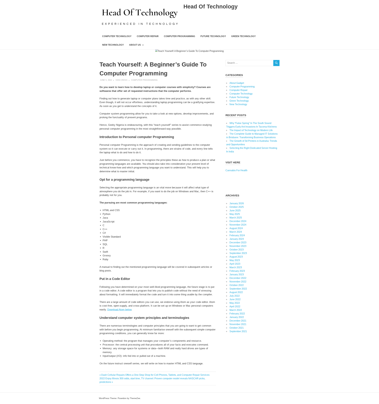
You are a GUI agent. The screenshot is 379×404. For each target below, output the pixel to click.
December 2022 (237, 278)
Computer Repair (148, 36)
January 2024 (236, 239)
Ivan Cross (121, 80)
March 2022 (235, 310)
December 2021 (237, 320)
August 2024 (236, 228)
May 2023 (234, 260)
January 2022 (236, 317)
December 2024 (237, 221)
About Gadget (236, 83)
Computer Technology (116, 36)
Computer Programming (179, 36)
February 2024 (237, 235)
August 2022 (236, 292)
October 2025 (236, 207)
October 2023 (236, 249)
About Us (135, 45)
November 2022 (237, 281)
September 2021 (238, 331)
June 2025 (235, 210)
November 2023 (237, 246)
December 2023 (237, 242)
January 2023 (236, 274)
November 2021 (237, 324)
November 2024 (237, 224)
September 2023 (238, 253)
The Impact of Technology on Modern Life (251, 130)
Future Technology (213, 36)
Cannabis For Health (236, 170)
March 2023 (235, 267)
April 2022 (234, 306)
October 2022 (236, 285)
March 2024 (235, 232)
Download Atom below (119, 309)
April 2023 (234, 264)
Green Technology (243, 36)
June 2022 (235, 299)
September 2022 (238, 288)
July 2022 (234, 296)
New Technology (113, 45)
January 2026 (236, 203)
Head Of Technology (210, 6)
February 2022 (237, 313)
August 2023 (236, 256)
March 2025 (235, 217)
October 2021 (236, 328)
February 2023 (237, 271)
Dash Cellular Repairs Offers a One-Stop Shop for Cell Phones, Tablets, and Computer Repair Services (155, 375)
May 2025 (234, 214)
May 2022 (234, 303)
